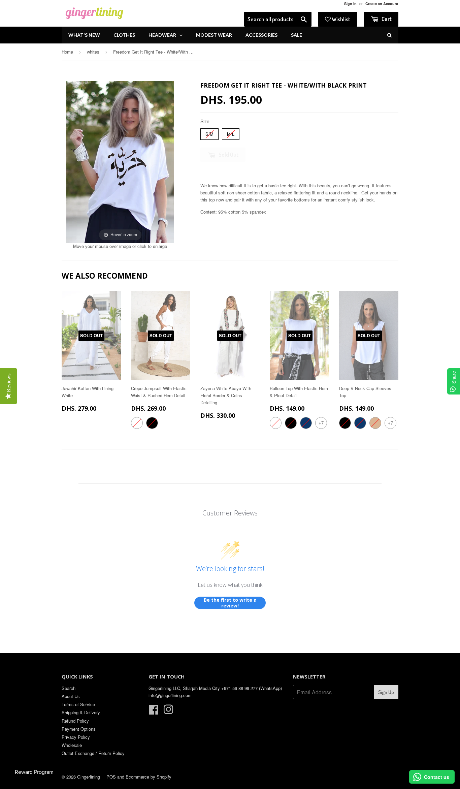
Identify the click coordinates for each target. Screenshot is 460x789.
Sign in (350, 3)
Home (67, 52)
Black (152, 423)
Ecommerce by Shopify (148, 777)
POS (111, 777)
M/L (231, 132)
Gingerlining (88, 777)
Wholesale (72, 745)
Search (68, 688)
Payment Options (79, 729)
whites (93, 52)
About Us (71, 696)
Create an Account (381, 3)
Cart (386, 18)
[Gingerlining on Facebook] (154, 711)
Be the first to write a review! (230, 603)
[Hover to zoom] (120, 161)
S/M (209, 132)
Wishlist (340, 19)
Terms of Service (78, 704)
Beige (375, 423)
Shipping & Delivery (81, 712)
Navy (306, 423)
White (137, 423)
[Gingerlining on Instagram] (168, 711)
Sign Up (386, 692)
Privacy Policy (76, 737)
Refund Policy (75, 721)
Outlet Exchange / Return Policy (93, 753)
